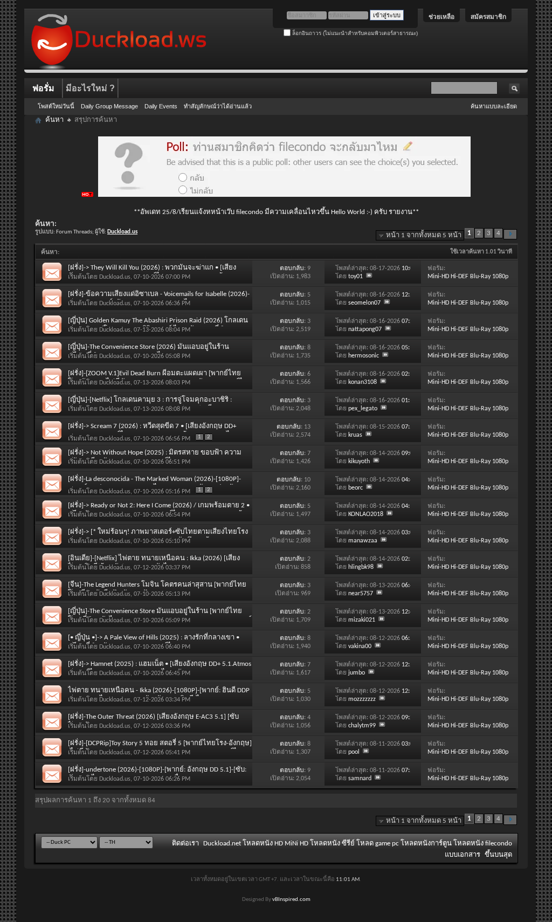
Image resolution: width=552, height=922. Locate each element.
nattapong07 (365, 329)
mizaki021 (361, 620)
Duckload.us (114, 277)
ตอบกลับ (292, 268)
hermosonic (363, 356)
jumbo (356, 673)
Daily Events (160, 106)
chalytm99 (362, 726)
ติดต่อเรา (185, 843)
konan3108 (362, 382)
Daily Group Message (109, 106)
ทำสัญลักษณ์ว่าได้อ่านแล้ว (218, 106)
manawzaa (362, 541)
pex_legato (362, 408)
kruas (355, 435)
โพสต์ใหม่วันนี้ (56, 106)
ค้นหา (54, 119)
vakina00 (359, 646)
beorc (355, 488)
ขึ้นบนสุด (498, 854)
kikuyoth (359, 461)
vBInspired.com (291, 900)
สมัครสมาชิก (488, 16)
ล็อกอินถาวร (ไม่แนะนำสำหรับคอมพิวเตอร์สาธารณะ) (354, 33)
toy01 (355, 276)
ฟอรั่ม (43, 88)
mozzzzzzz (362, 699)
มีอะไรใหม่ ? (90, 88)
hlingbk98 (361, 567)
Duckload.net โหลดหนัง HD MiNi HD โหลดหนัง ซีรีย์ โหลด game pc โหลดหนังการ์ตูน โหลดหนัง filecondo (357, 843)
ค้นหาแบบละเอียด (494, 106)
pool (354, 752)
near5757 (360, 593)
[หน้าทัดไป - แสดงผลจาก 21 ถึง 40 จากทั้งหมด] (510, 234)
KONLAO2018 (365, 514)
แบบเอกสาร (462, 854)
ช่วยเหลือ (441, 16)
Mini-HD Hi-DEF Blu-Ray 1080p (467, 276)
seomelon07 (364, 303)
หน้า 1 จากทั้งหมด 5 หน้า (423, 235)
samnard (359, 778)
